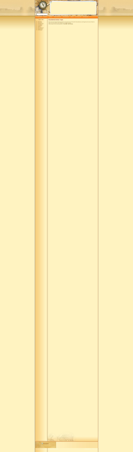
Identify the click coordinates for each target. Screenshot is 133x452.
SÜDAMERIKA (66, 16)
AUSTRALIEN (78, 16)
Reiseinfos (40, 22)
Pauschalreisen (41, 27)
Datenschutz (42, 448)
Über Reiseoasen (55, 448)
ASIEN (72, 16)
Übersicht (40, 21)
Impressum (37, 448)
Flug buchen (40, 28)
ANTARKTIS (85, 16)
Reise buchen (50, 448)
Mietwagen (40, 29)
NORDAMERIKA (57, 16)
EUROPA (45, 16)
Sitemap (46, 448)
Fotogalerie (40, 24)
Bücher (39, 26)
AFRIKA (50, 16)
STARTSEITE (39, 16)
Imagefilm (40, 25)
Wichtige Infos (41, 23)
